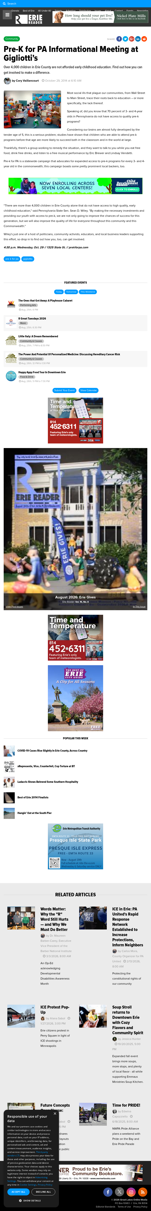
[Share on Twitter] (125, 39)
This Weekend (88, 292)
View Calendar (88, 390)
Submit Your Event (64, 390)
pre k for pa (12, 259)
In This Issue (139, 607)
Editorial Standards (105, 1207)
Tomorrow (71, 292)
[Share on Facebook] (119, 39)
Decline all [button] (43, 1191)
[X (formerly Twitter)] (119, 1193)
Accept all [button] (18, 1191)
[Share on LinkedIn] (138, 39)
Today (59, 292)
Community (12, 39)
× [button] (54, 1113)
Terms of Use (124, 1207)
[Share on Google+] (131, 39)
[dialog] (31, 1158)
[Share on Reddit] (144, 39)
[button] (31, 1201)
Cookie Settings (28, 1184)
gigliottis (27, 259)
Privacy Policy (140, 1207)
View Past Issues (14, 607)
